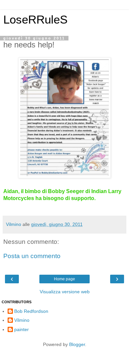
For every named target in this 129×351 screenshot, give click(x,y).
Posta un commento (32, 255)
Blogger (77, 344)
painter (21, 329)
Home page (64, 279)
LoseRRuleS (35, 19)
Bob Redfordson (31, 311)
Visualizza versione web (65, 291)
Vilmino (21, 320)
